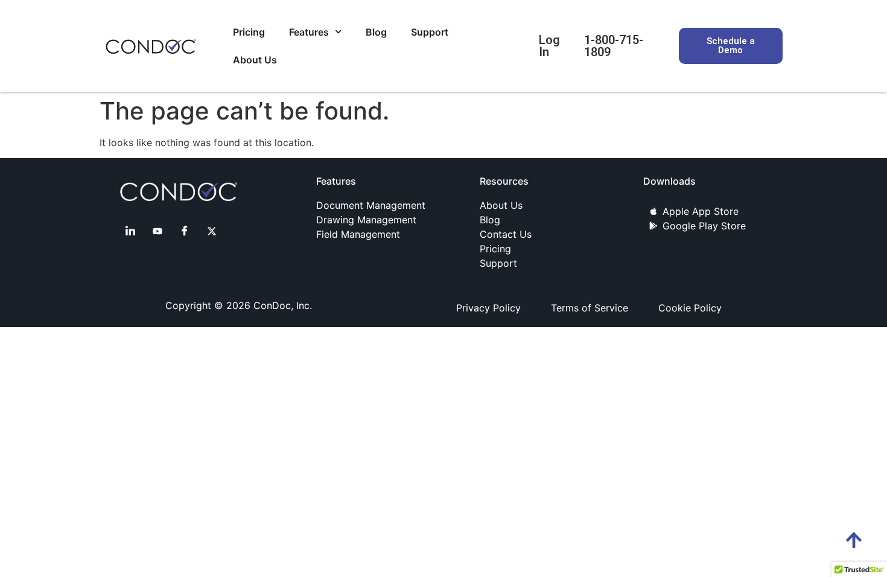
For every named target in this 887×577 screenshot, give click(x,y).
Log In (549, 46)
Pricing (249, 32)
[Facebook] (185, 231)
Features (309, 32)
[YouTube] (157, 231)
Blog (376, 32)
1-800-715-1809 (613, 46)
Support (429, 32)
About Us (255, 60)
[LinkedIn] (130, 231)
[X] (212, 231)
